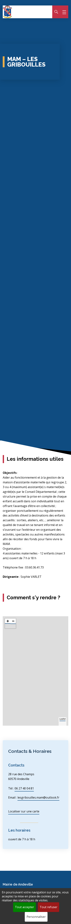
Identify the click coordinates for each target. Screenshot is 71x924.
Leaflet (63, 718)
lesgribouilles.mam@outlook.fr (38, 797)
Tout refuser (48, 907)
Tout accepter (24, 907)
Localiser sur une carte (23, 811)
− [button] (13, 621)
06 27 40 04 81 (24, 788)
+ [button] (8, 621)
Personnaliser (36, 917)
